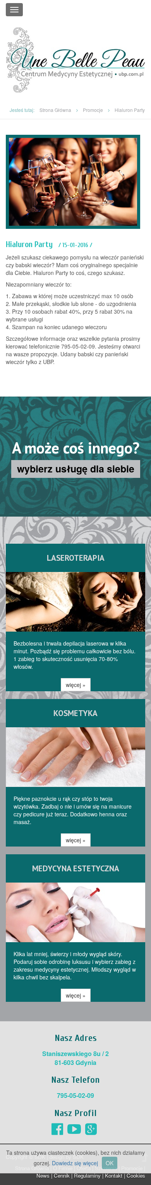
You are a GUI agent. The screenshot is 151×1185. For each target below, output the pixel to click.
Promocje (93, 109)
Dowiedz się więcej (75, 1163)
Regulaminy (87, 1175)
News (43, 1175)
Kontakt (113, 1175)
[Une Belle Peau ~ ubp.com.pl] (75, 59)
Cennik (62, 1175)
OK (109, 1163)
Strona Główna (55, 109)
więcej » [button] (76, 685)
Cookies (136, 1175)
